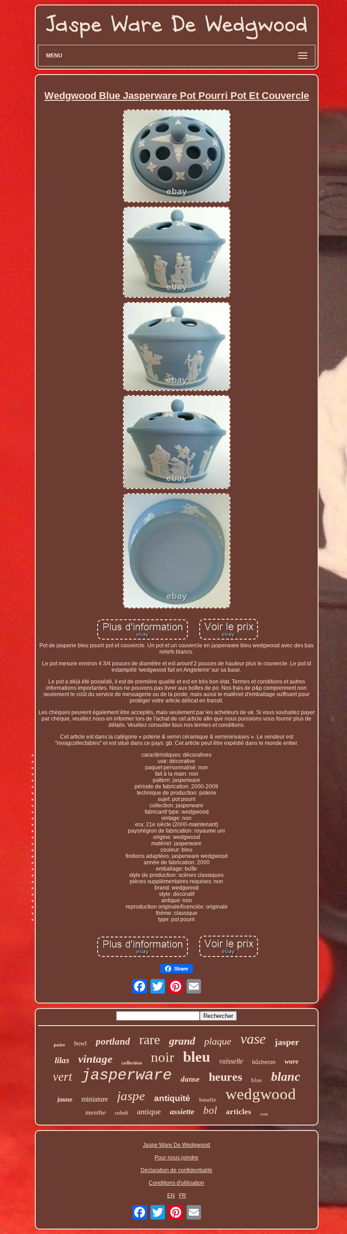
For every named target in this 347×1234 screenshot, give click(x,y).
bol (210, 1110)
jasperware (126, 1075)
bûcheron (264, 1062)
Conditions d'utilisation (176, 1183)
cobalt (121, 1113)
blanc (285, 1076)
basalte (207, 1099)
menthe (95, 1112)
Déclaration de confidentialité (176, 1170)
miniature (94, 1099)
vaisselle (231, 1061)
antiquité (172, 1098)
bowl (80, 1043)
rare (149, 1039)
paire (59, 1044)
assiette (182, 1111)
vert (62, 1076)
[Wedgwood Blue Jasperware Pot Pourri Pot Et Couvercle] (176, 156)
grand (182, 1041)
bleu (196, 1057)
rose (264, 1114)
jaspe (131, 1095)
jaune (64, 1099)
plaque (217, 1041)
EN (171, 1195)
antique (149, 1111)
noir (162, 1057)
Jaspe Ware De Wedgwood (176, 1145)
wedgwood (260, 1094)
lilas (62, 1060)
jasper (287, 1042)
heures (225, 1076)
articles (238, 1111)
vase (253, 1039)
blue (256, 1080)
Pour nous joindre (176, 1157)
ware (292, 1061)
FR (182, 1195)
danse (190, 1079)
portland (113, 1041)
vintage (95, 1059)
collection (132, 1062)
